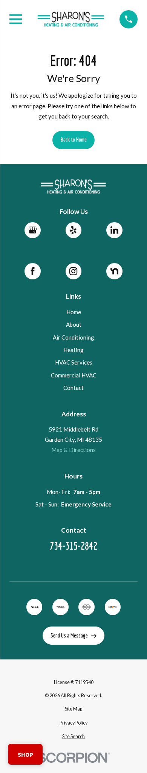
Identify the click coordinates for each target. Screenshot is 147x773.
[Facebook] (32, 271)
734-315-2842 (73, 546)
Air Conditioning (73, 337)
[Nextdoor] (114, 271)
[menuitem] (73, 709)
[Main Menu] (15, 19)
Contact (73, 387)
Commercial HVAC (73, 375)
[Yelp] (73, 230)
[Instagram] (73, 271)
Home (73, 312)
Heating (73, 349)
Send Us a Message (69, 635)
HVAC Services (73, 362)
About (73, 324)
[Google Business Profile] (32, 230)
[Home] (71, 19)
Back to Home (74, 139)
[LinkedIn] (114, 230)
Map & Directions (73, 449)
